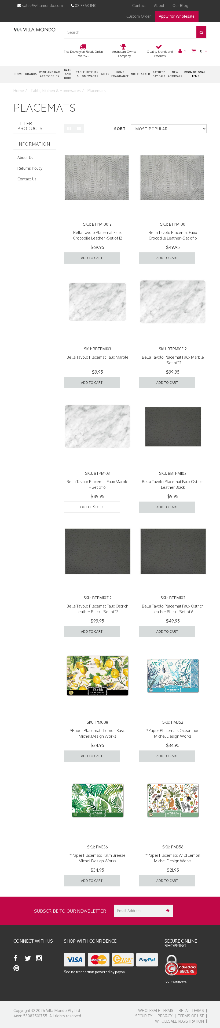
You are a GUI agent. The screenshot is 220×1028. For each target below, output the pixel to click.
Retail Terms (191, 1010)
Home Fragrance (120, 74)
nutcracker (140, 74)
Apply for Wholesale (177, 16)
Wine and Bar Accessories (49, 74)
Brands (31, 74)
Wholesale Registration (179, 1021)
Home (18, 74)
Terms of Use (191, 1016)
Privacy (165, 1016)
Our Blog (180, 5)
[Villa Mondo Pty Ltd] (34, 29)
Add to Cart (91, 258)
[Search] (201, 32)
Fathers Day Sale (159, 74)
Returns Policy (29, 168)
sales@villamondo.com (42, 5)
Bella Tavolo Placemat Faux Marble (98, 357)
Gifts (105, 74)
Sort (120, 128)
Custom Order (138, 16)
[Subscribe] (167, 911)
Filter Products (30, 126)
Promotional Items (195, 74)
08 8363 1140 (85, 5)
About (159, 5)
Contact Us (26, 179)
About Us (25, 157)
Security (143, 1016)
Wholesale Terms (155, 1010)
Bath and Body (68, 74)
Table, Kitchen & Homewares (87, 74)
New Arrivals (175, 74)
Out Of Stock (92, 507)
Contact (139, 5)
